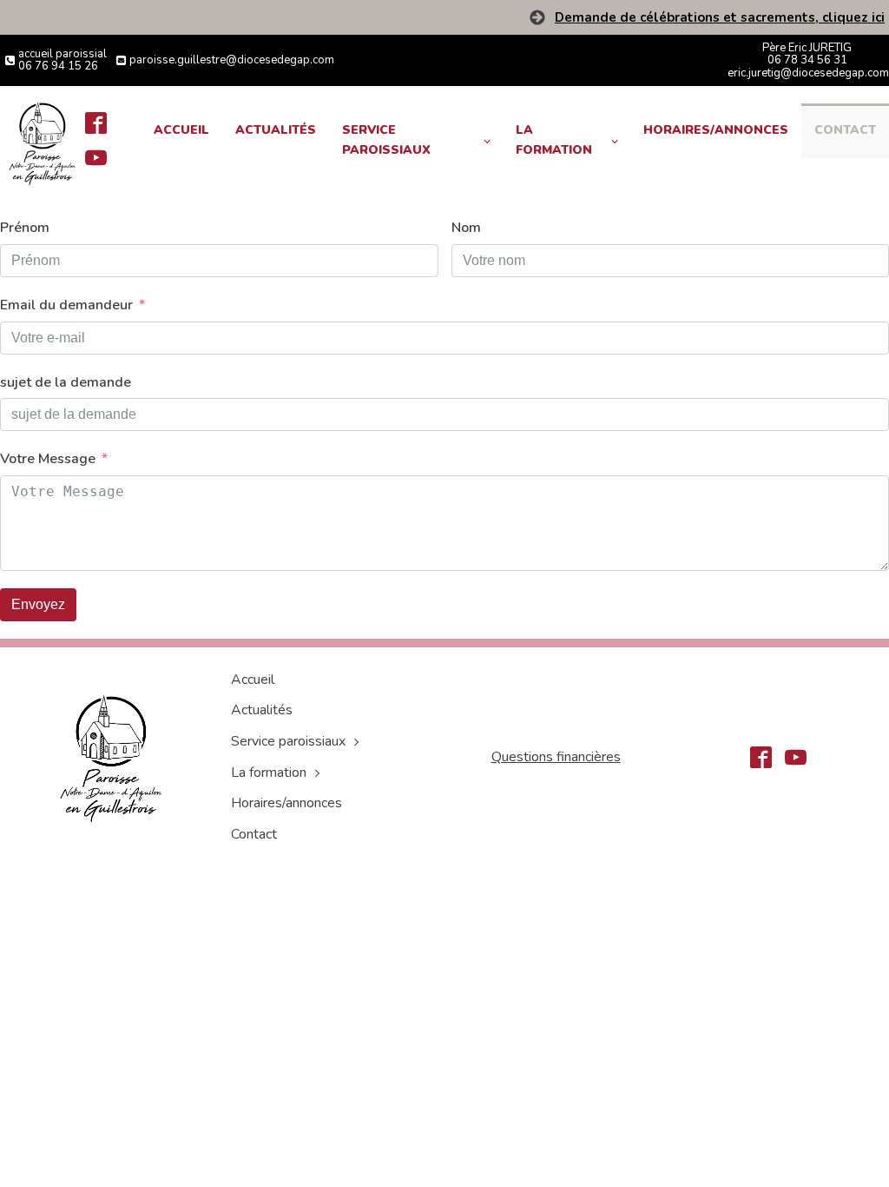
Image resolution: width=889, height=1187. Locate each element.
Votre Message (47, 458)
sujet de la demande (65, 382)
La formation (554, 139)
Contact (845, 130)
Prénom (24, 227)
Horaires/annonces (715, 130)
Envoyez (38, 604)
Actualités (275, 130)
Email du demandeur (66, 305)
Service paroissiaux (386, 139)
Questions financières (556, 756)
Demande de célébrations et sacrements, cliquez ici (720, 17)
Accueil (181, 130)
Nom (466, 227)
